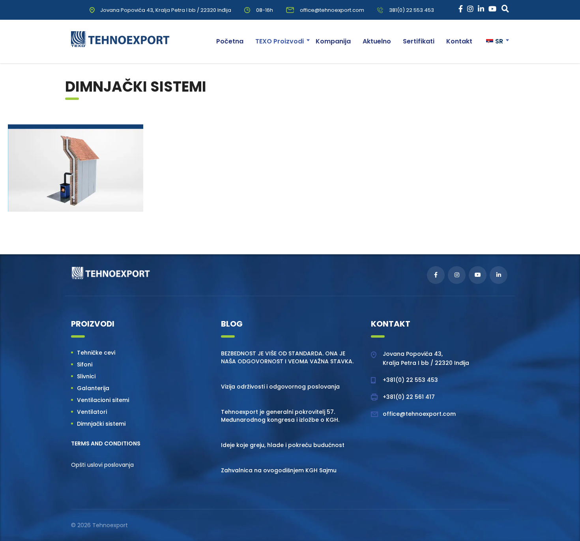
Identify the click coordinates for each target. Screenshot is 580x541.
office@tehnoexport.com (419, 414)
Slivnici (86, 376)
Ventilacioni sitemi (103, 400)
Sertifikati (418, 41)
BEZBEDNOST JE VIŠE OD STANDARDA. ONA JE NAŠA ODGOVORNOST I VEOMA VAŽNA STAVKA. (287, 357)
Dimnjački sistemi (101, 424)
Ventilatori (92, 412)
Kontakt (459, 41)
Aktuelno (377, 41)
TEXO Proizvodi (279, 41)
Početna (229, 41)
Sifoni (84, 364)
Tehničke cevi (96, 352)
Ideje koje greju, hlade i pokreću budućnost (282, 445)
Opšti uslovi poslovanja (102, 465)
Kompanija (333, 41)
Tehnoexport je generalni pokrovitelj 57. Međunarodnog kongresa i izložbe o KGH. (280, 416)
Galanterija (93, 388)
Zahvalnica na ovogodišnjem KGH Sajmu (279, 470)
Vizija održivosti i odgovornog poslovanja (280, 387)
